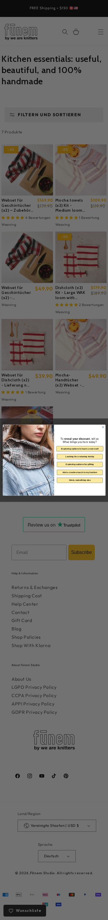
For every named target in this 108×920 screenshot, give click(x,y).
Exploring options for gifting (80, 464)
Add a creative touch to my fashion (79, 472)
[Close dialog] (102, 427)
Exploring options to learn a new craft (79, 448)
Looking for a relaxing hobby (79, 456)
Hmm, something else (79, 480)
